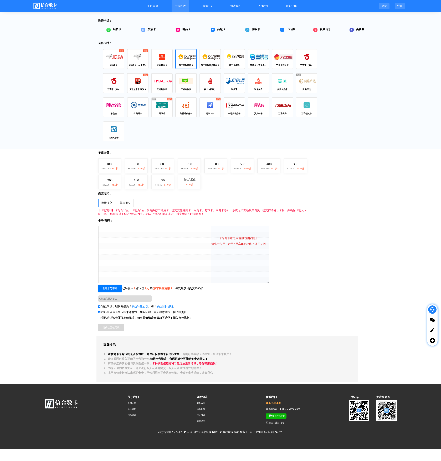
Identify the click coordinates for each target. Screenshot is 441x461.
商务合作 (291, 5)
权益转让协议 (140, 306)
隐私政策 (201, 409)
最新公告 (208, 5)
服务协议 (201, 403)
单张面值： (105, 152)
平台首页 (152, 5)
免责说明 (201, 421)
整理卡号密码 (110, 288)
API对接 (263, 5)
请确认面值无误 (111, 327)
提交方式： (105, 193)
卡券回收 (180, 5)
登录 (384, 5)
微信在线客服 (278, 416)
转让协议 (201, 415)
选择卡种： (105, 43)
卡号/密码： (105, 220)
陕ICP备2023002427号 (269, 432)
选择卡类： (105, 20)
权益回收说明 (164, 306)
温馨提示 (109, 344)
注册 (400, 5)
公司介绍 (132, 403)
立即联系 (434, 353)
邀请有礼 (235, 5)
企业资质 (132, 409)
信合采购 (132, 415)
